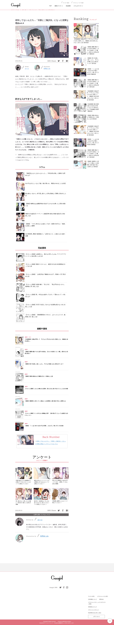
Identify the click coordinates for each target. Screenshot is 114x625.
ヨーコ (27, 68)
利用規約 (90, 606)
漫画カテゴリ (59, 6)
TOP (50, 6)
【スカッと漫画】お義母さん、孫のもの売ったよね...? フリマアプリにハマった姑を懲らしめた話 (45, 255)
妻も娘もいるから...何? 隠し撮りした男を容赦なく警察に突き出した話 (45, 194)
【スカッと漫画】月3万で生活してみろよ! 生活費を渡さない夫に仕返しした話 (45, 305)
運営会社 (101, 599)
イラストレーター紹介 (78, 2)
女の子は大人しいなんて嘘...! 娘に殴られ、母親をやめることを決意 (45, 183)
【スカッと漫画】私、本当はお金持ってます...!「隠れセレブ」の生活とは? (45, 295)
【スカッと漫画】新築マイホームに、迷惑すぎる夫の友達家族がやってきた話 (45, 265)
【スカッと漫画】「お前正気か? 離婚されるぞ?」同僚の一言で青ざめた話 (45, 275)
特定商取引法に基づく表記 (94, 612)
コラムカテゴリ (78, 6)
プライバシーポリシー (93, 609)
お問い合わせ (96, 616)
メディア (94, 606)
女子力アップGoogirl (15, 9)
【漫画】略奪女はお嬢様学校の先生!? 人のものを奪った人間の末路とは (45, 204)
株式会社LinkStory (67, 621)
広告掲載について (92, 599)
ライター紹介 (66, 2)
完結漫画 (68, 6)
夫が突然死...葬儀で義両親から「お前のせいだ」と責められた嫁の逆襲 (45, 235)
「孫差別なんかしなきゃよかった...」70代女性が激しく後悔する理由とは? (45, 174)
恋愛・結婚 (24, 9)
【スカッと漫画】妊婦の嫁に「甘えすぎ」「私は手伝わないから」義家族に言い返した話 (45, 285)
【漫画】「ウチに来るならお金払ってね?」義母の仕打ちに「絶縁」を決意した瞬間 (45, 225)
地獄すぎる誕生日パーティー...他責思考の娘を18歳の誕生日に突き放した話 (45, 214)
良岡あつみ (47, 68)
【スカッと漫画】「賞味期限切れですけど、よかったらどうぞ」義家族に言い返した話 (45, 315)
